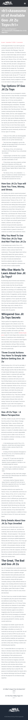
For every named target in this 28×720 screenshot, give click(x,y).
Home (3, 29)
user (4, 42)
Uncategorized (11, 29)
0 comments (20, 42)
